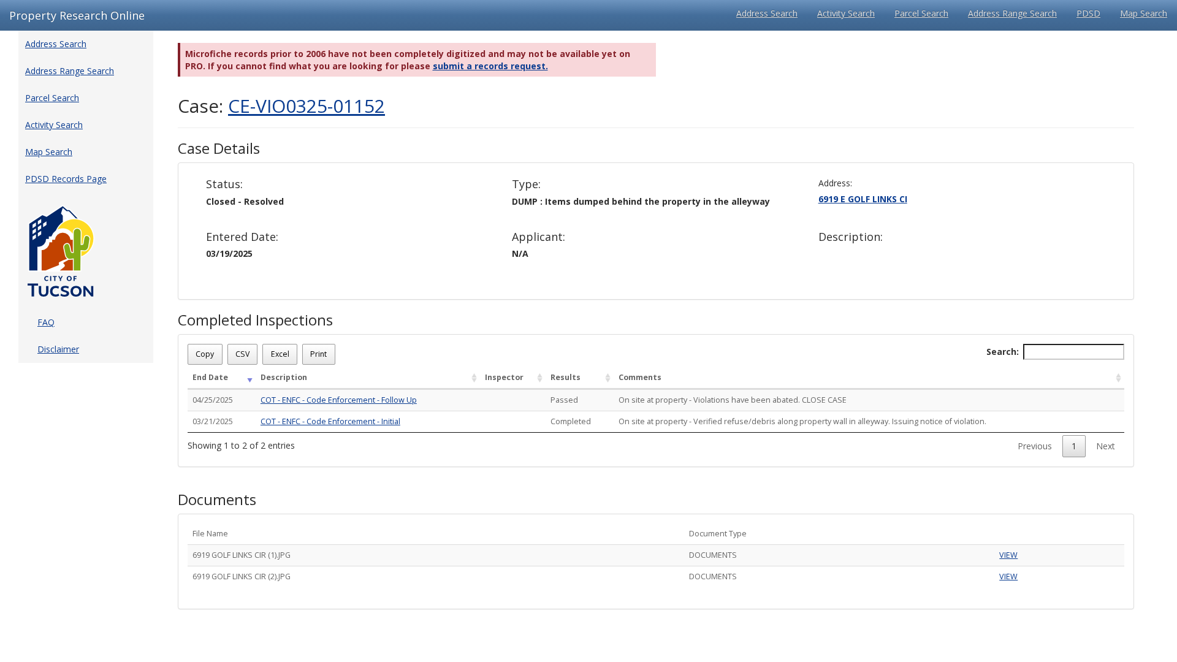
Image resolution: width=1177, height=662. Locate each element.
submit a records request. (490, 66)
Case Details (219, 148)
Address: (835, 183)
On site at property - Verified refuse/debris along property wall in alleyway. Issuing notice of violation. (802, 421)
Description (284, 377)
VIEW (1008, 555)
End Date (210, 377)
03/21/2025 (212, 421)
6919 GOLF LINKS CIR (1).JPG (241, 555)
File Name (210, 533)
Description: (850, 237)
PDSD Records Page (66, 179)
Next (1105, 446)
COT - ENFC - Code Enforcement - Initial (330, 421)
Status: (224, 184)
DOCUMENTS (713, 555)
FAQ (46, 322)
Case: (281, 106)
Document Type (718, 533)
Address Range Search (1012, 13)
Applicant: (538, 237)
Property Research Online (77, 15)
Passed (564, 400)
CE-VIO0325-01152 (306, 105)
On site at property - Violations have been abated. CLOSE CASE (733, 400)
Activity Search (846, 13)
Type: (526, 184)
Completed (570, 421)
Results (565, 377)
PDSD (1088, 13)
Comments (640, 377)
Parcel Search (921, 13)
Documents (217, 500)
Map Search (1143, 13)
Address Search (767, 13)
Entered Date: (242, 237)
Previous (1035, 446)
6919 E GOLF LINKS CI (862, 199)
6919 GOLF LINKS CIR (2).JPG (241, 576)
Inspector (504, 377)
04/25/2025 (212, 400)
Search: (1002, 351)
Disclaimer (58, 349)
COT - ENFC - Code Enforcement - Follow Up (339, 400)
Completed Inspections (255, 320)
